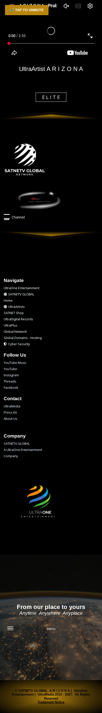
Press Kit (10, 412)
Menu (51, 628)
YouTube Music (15, 362)
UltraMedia (12, 406)
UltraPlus (10, 325)
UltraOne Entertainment (21, 288)
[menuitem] (51, 288)
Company (11, 456)
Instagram (11, 375)
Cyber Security (19, 344)
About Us (10, 418)
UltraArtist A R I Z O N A (51, 68)
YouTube (10, 369)
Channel (17, 217)
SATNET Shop (14, 313)
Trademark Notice (51, 702)
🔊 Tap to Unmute (27, 10)
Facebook (11, 387)
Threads (10, 381)
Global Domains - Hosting (23, 337)
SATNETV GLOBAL (21, 294)
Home (8, 300)
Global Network (15, 331)
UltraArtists (16, 306)
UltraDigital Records (18, 319)
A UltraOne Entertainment (23, 449)
